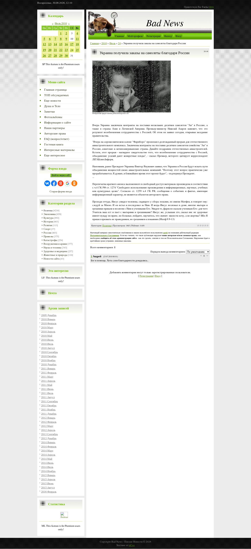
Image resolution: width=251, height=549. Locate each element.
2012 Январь (48, 417)
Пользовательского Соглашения (104, 235)
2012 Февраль (48, 422)
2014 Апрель (48, 454)
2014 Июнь (47, 463)
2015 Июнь (47, 483)
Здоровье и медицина (55, 251)
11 (77, 38)
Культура (49, 217)
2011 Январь (48, 368)
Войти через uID (61, 175)
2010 (104, 43)
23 (66, 49)
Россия (47, 232)
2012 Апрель (48, 430)
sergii (165, 232)
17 (71, 44)
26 (44, 55)
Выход (168, 36)
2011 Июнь (47, 389)
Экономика (50, 214)
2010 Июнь (47, 339)
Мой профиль (135, 36)
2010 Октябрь (48, 356)
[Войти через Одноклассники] (74, 183)
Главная (119, 36)
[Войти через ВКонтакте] (47, 183)
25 (77, 49)
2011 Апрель (48, 380)
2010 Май (46, 335)
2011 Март (47, 376)
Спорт (47, 229)
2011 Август (48, 397)
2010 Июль (47, 344)
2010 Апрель (48, 331)
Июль (112, 43)
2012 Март (47, 426)
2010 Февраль (48, 323)
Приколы (48, 236)
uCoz (132, 545)
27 (49, 55)
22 (60, 49)
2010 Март (47, 327)
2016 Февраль (48, 491)
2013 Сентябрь (49, 434)
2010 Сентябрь (49, 352)
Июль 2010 (61, 23)
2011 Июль (47, 393)
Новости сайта (52, 258)
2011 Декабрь (48, 413)
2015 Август (48, 487)
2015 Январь (48, 475)
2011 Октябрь (48, 405)
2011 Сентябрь (49, 401)
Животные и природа (55, 255)
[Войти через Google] (67, 183)
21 (55, 49)
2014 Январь (48, 442)
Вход (178, 36)
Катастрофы (50, 240)
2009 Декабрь (48, 315)
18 (77, 44)
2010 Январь (48, 319)
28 (55, 55)
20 (49, 49)
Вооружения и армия (55, 243)
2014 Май (46, 458)
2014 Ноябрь (48, 471)
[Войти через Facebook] (54, 183)
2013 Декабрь (48, 438)
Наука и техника (52, 247)
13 (49, 44)
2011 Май (46, 385)
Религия (48, 225)
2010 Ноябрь (48, 360)
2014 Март (47, 450)
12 (44, 44)
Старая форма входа (61, 191)
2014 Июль (47, 467)
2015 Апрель (48, 479)
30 (66, 55)
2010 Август (48, 348)
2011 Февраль (48, 372)
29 (60, 55)
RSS (211, 6)
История (48, 221)
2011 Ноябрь (48, 409)
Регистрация (153, 36)
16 (66, 44)
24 (71, 49)
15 (60, 44)
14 (55, 44)
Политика (48, 210)
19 (44, 49)
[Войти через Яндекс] (61, 183)
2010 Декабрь (48, 364)
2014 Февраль (48, 446)
